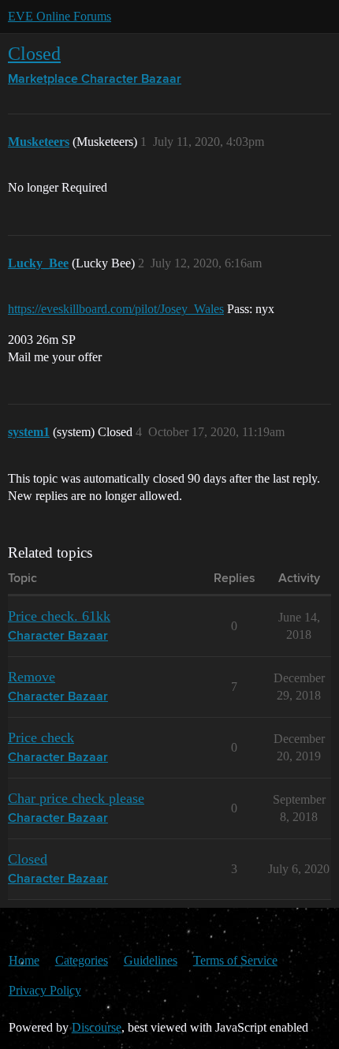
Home (24, 960)
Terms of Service (235, 960)
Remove (31, 677)
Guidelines (150, 960)
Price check (41, 737)
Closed (34, 53)
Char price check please (76, 798)
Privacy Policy (45, 990)
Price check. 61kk (59, 616)
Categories (81, 960)
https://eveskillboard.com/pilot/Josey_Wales (116, 308)
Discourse (96, 1027)
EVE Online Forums (59, 16)
